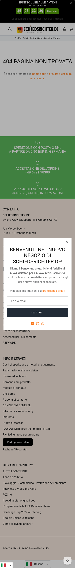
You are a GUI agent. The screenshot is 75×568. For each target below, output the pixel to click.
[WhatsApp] (42, 323)
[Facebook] (32, 323)
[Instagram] (37, 323)
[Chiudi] (67, 242)
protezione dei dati (53, 290)
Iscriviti (37, 312)
